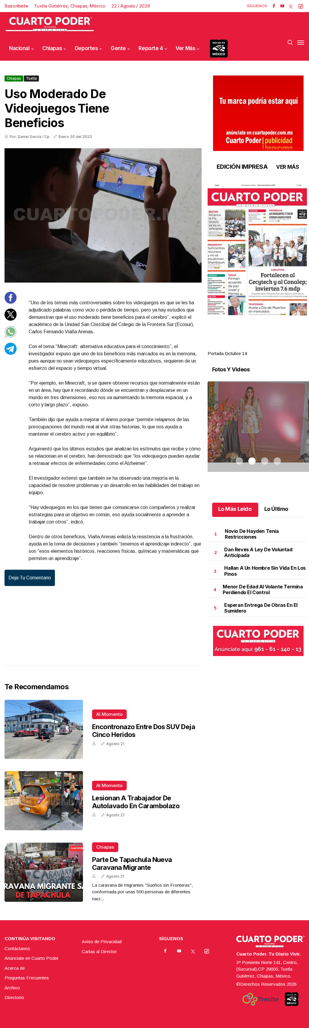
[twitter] (291, 6)
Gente (118, 48)
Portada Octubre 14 (227, 353)
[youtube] (282, 6)
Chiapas (52, 48)
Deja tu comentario (29, 577)
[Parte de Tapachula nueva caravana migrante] (44, 872)
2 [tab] (252, 346)
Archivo (12, 987)
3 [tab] (264, 346)
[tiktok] (300, 6)
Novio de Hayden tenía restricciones (252, 534)
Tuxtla (31, 78)
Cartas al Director (99, 951)
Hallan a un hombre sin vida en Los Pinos (264, 571)
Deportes (86, 48)
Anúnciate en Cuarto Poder (32, 958)
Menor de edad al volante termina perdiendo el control (263, 589)
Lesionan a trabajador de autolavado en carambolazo (136, 802)
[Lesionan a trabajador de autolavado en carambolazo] (44, 800)
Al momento (109, 714)
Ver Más (185, 48)
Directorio (14, 997)
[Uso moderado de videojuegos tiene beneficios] (103, 215)
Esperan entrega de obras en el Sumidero (261, 608)
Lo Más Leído (235, 509)
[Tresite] (260, 999)
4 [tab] (277, 346)
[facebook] (274, 6)
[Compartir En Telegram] (11, 353)
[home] (50, 24)
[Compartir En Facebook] (11, 302)
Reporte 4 (151, 48)
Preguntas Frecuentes (27, 977)
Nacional (19, 48)
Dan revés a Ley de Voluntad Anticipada (258, 552)
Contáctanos (17, 948)
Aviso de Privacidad (102, 941)
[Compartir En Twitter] (11, 319)
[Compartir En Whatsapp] (11, 336)
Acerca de (15, 968)
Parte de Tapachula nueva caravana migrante (132, 863)
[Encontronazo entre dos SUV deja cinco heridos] (44, 729)
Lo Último (276, 509)
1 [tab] (239, 346)
